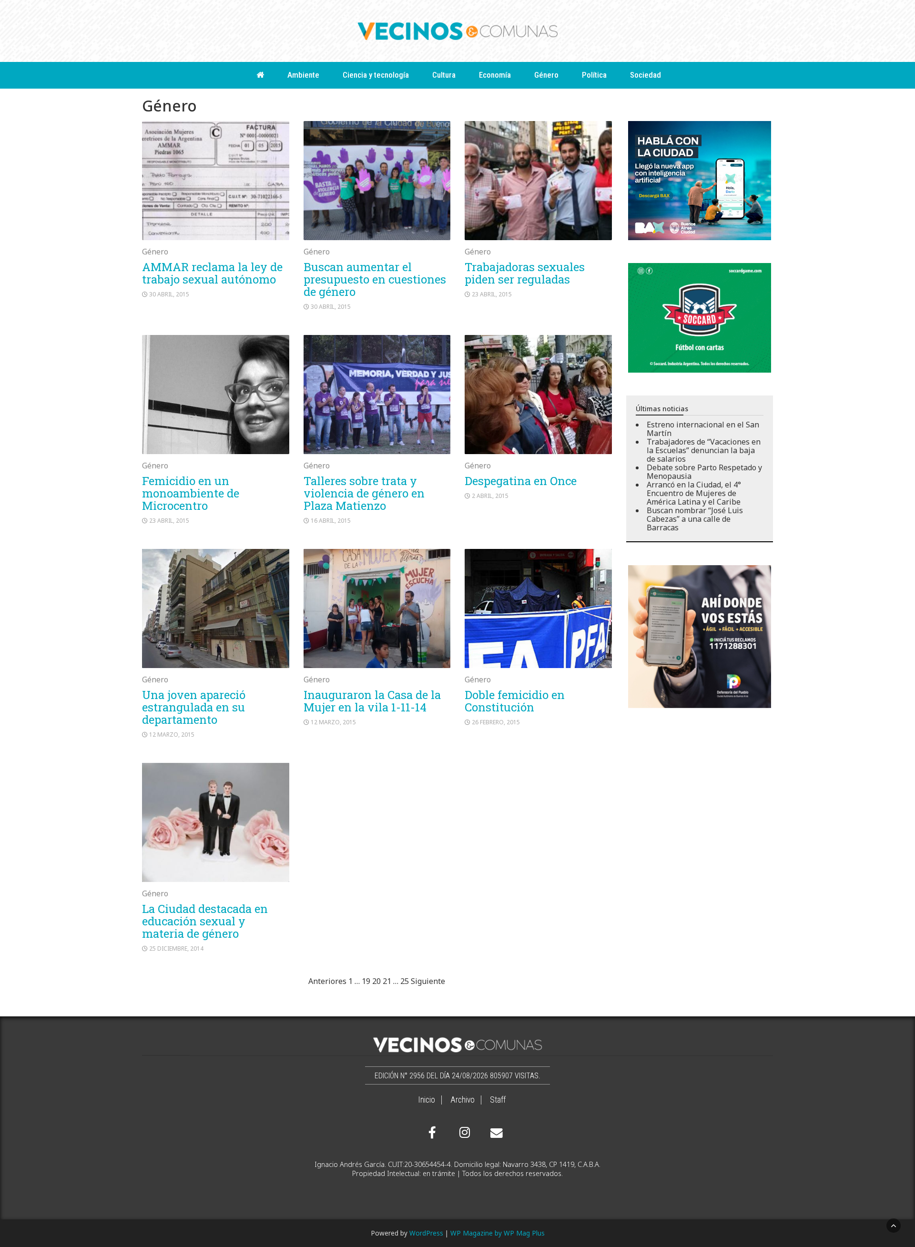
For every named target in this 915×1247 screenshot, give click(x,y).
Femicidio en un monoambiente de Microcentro (190, 493)
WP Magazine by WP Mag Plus (497, 1232)
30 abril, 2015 (169, 294)
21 (387, 981)
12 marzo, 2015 (171, 734)
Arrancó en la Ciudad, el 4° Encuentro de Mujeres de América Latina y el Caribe (694, 493)
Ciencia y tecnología (376, 75)
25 (404, 981)
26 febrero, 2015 (496, 722)
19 (366, 981)
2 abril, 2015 (490, 496)
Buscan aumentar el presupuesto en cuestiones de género (375, 279)
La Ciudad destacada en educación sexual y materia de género (205, 921)
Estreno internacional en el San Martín (703, 428)
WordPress (426, 1232)
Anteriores (327, 981)
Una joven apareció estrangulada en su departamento (193, 707)
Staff (498, 1100)
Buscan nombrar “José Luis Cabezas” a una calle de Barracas (695, 519)
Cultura (444, 75)
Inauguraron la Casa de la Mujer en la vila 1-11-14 (372, 701)
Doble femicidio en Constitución (515, 701)
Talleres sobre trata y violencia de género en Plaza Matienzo (364, 493)
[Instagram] (463, 1132)
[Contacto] (494, 1133)
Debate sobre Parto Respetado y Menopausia (704, 471)
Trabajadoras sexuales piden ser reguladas (525, 273)
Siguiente (428, 981)
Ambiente (303, 75)
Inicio (426, 1100)
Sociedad (645, 75)
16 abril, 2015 (331, 521)
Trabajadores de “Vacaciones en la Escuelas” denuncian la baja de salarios (704, 450)
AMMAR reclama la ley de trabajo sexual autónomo (212, 273)
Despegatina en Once (521, 480)
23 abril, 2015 (492, 294)
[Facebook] (432, 1132)
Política (594, 75)
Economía (495, 75)
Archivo (462, 1100)
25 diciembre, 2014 (176, 948)
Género (546, 75)
